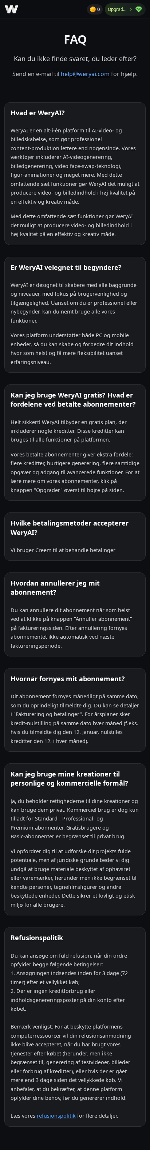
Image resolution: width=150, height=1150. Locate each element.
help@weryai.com (85, 74)
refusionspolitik (56, 1115)
